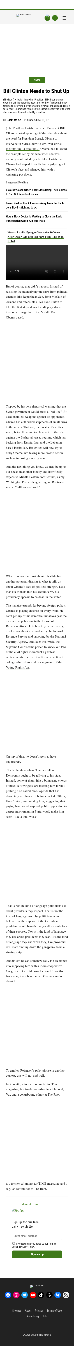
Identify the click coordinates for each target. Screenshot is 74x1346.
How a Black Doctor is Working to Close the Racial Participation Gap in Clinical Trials (34, 218)
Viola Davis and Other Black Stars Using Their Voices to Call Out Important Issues (36, 192)
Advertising (32, 1316)
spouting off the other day (42, 133)
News (37, 80)
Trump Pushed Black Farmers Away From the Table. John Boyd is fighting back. (35, 205)
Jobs (45, 1316)
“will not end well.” (27, 487)
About (28, 1310)
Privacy (39, 1310)
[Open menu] (64, 18)
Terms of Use (54, 1310)
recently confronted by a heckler (26, 159)
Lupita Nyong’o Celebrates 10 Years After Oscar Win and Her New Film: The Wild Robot (36, 236)
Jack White (14, 120)
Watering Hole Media (41, 1334)
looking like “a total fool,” (23, 148)
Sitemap (16, 1310)
